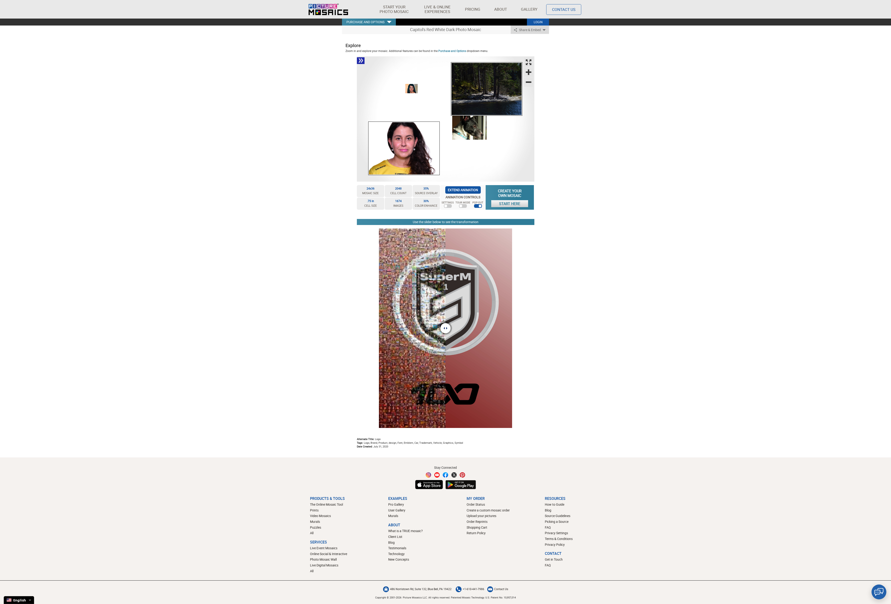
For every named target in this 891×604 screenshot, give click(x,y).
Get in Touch (554, 559)
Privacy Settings (556, 533)
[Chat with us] (879, 592)
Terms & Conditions (559, 539)
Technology (396, 554)
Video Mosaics (320, 516)
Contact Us (563, 9)
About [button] (500, 9)
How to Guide (554, 504)
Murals (315, 521)
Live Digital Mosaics (324, 565)
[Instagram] (428, 475)
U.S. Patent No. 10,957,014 (500, 597)
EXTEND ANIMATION (463, 190)
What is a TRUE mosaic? (405, 531)
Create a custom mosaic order (488, 510)
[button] (394, 9)
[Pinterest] (462, 475)
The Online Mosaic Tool (326, 504)
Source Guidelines (557, 516)
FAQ (548, 527)
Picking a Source (556, 521)
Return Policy (476, 533)
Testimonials (397, 548)
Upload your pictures (481, 516)
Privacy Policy (555, 544)
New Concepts (398, 559)
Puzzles (315, 527)
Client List (395, 536)
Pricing (472, 9)
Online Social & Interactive (328, 554)
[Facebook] (445, 475)
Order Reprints (477, 521)
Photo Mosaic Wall (323, 559)
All (311, 533)
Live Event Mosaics (323, 548)
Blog (391, 542)
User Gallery (396, 510)
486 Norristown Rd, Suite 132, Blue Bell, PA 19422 (421, 589)
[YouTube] (437, 475)
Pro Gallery (396, 504)
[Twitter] (454, 475)
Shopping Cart (477, 527)
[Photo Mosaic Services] (328, 9)
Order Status (476, 504)
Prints (314, 510)
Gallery (529, 9)
